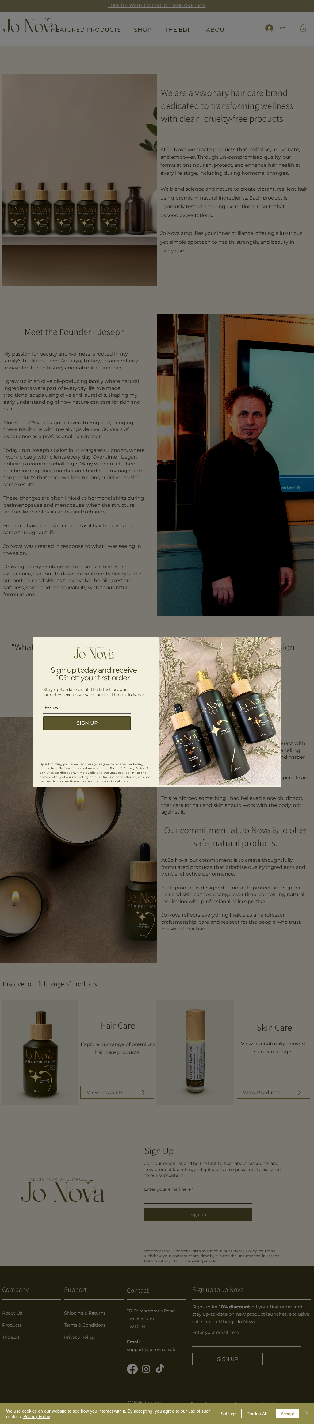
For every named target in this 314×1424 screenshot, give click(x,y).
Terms (114, 768)
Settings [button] (228, 1414)
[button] (273, 642)
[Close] (306, 1413)
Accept (287, 1414)
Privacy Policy (133, 768)
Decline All (257, 1414)
